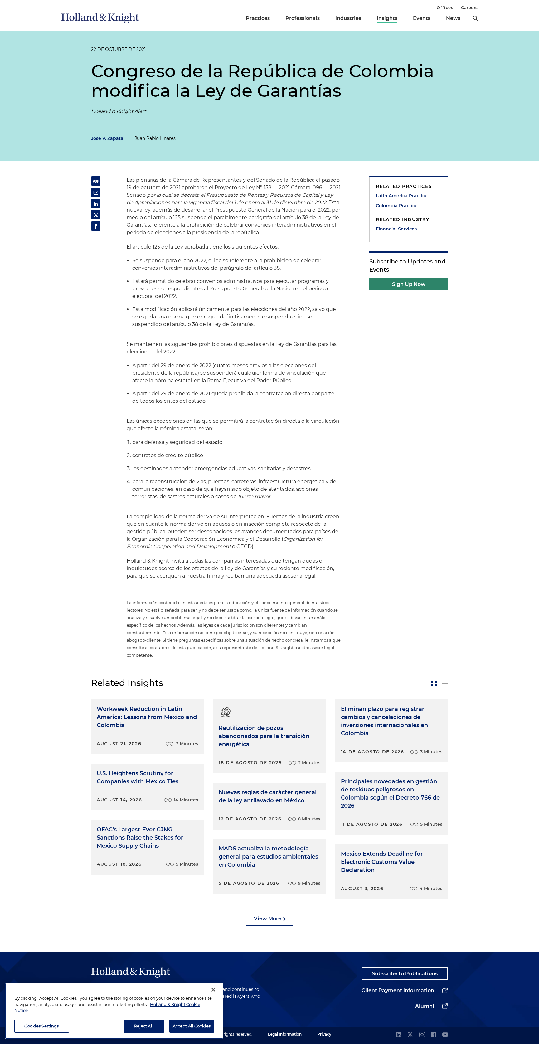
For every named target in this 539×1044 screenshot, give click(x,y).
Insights (387, 18)
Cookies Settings (41, 1025)
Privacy (324, 1034)
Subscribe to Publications (405, 974)
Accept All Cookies (192, 1025)
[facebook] (433, 1035)
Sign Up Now (408, 284)
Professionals (302, 18)
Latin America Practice (402, 196)
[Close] (213, 990)
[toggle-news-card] (434, 683)
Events (421, 18)
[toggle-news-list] (445, 683)
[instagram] (422, 1035)
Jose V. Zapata (107, 138)
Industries (348, 18)
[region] (114, 1011)
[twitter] (410, 1035)
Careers (469, 7)
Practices (258, 18)
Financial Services (396, 229)
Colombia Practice (397, 206)
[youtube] (445, 1035)
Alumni (424, 1006)
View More (267, 919)
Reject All (143, 1025)
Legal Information (285, 1034)
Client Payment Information (398, 990)
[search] (475, 18)
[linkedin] (398, 1035)
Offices (445, 7)
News (453, 18)
